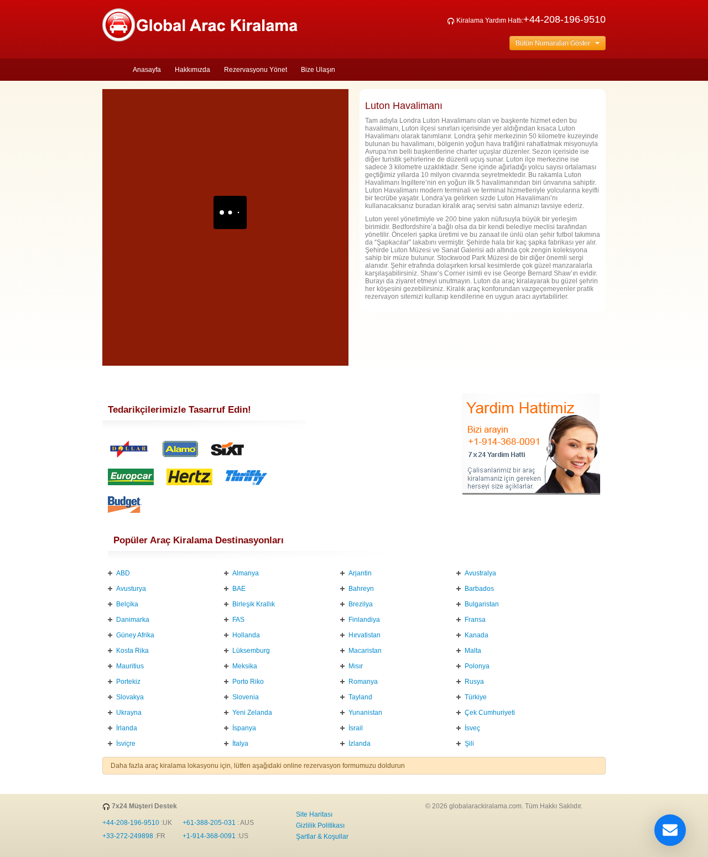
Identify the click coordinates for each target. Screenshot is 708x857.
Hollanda (246, 635)
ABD (123, 573)
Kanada (476, 635)
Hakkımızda (192, 70)
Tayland (360, 697)
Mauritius (130, 666)
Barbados (479, 589)
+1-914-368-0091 (209, 836)
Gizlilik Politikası (320, 825)
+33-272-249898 (127, 836)
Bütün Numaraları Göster (555, 43)
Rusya (474, 681)
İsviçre (126, 743)
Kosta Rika (132, 651)
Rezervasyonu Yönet (255, 70)
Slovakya (130, 697)
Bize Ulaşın (318, 70)
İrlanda (126, 728)
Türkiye (476, 697)
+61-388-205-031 (209, 823)
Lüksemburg (251, 651)
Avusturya (131, 589)
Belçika (127, 604)
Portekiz (128, 681)
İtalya (240, 743)
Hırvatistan (364, 635)
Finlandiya (364, 620)
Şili (469, 743)
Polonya (477, 666)
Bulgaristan (482, 604)
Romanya (363, 681)
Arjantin (360, 573)
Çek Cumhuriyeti (490, 712)
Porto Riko (248, 681)
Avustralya (480, 573)
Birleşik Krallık (253, 604)
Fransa (475, 620)
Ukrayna (129, 712)
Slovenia (245, 697)
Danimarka (132, 620)
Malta (473, 651)
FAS (238, 620)
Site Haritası (314, 814)
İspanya (244, 728)
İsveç (472, 728)
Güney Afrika (135, 635)
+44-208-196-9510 (564, 19)
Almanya (245, 573)
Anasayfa (147, 70)
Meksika (244, 666)
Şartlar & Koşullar (322, 836)
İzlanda (359, 743)
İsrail (355, 728)
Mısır (355, 666)
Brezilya (360, 604)
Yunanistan (365, 712)
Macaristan (365, 651)
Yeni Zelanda (252, 712)
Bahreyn (361, 589)
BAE (239, 589)
